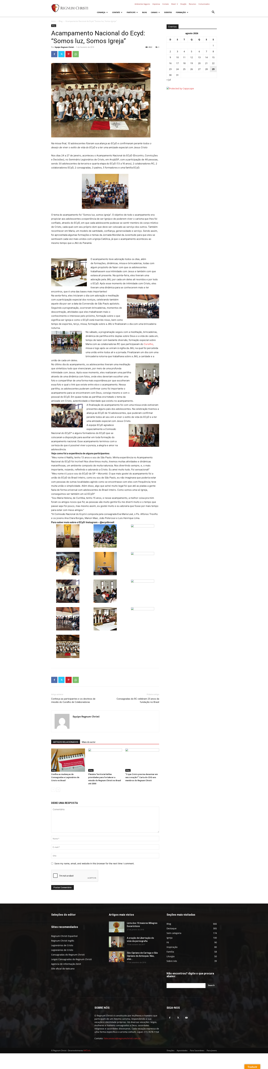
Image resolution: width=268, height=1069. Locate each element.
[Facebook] (54, 54)
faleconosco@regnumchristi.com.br (122, 1038)
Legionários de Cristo (62, 945)
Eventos (168, 12)
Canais (154, 12)
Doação (183, 4)
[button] (213, 12)
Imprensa (156, 4)
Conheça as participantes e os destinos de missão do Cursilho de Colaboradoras (73, 700)
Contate (116, 12)
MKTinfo (87, 1050)
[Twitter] (61, 54)
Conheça (101, 12)
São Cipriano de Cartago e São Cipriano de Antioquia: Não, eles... (142, 956)
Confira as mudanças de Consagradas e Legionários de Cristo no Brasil (65, 777)
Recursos (192, 4)
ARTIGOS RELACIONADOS (65, 742)
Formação (181, 12)
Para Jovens (212, 1050)
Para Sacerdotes (197, 1050)
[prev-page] (53, 790)
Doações (170, 1050)
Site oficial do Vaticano (62, 968)
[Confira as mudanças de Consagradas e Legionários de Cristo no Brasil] (68, 760)
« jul (169, 79)
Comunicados (204, 4)
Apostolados (182, 1050)
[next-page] (58, 790)
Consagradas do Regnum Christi (68, 954)
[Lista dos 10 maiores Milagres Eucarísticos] (116, 927)
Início (53, 21)
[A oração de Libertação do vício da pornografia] (116, 941)
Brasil (173, 4)
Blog (144, 12)
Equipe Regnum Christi (64, 47)
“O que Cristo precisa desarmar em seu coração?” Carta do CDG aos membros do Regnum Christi (141, 777)
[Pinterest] (68, 54)
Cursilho (148, 344)
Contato (165, 4)
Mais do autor (89, 742)
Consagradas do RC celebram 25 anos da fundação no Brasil (138, 700)
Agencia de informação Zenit (66, 963)
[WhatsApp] (76, 54)
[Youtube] (186, 1018)
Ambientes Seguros (142, 4)
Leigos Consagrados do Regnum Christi (71, 959)
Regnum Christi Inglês (62, 940)
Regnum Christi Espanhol (64, 936)
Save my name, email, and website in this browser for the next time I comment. (94, 863)
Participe (131, 12)
